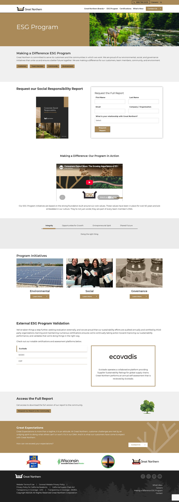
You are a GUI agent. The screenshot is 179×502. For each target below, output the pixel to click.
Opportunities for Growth (72, 226)
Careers (154, 2)
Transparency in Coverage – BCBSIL (62, 490)
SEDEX (21, 355)
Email (98, 107)
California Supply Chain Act (63, 487)
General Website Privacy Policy (52, 485)
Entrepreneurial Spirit (102, 226)
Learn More (37, 296)
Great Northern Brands (94, 9)
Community (53, 66)
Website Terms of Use (25, 485)
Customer (22, 66)
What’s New (138, 9)
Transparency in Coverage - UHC (29, 490)
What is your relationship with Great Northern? (117, 116)
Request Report (102, 129)
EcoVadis (23, 349)
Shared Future (126, 226)
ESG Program (112, 9)
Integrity (49, 226)
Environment (68, 66)
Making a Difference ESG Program (148, 491)
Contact (159, 493)
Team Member (37, 66)
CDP (20, 361)
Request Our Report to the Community (33, 411)
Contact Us (152, 9)
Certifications (125, 9)
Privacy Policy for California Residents (32, 487)
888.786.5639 (142, 2)
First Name (100, 97)
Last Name (134, 97)
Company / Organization (140, 107)
